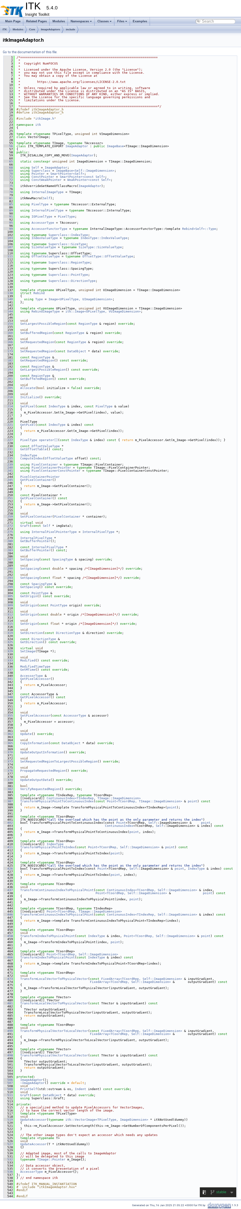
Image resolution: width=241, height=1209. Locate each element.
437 (8, 890)
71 (8, 177)
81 (8, 198)
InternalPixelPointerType (54, 532)
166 (8, 342)
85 (8, 204)
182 (8, 360)
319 (8, 633)
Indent (80, 1089)
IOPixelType (42, 216)
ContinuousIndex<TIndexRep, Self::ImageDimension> (152, 914)
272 (8, 525)
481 (8, 1003)
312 (8, 614)
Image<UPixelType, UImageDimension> (80, 299)
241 (8, 470)
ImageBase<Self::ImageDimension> (85, 170)
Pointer (38, 173)
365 (8, 743)
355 (8, 715)
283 (8, 550)
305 (8, 596)
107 (8, 247)
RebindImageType (46, 311)
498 (8, 1055)
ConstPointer (43, 177)
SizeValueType (44, 247)
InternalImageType (48, 192)
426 (8, 868)
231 (8, 449)
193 (8, 369)
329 (8, 651)
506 (8, 1080)
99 (8, 229)
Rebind (39, 293)
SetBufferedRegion (36, 333)
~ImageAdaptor (32, 1083)
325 (8, 642)
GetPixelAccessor (35, 679)
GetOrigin (28, 596)
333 (8, 660)
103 (8, 238)
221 (8, 424)
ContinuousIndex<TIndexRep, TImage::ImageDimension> (94, 798)
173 (8, 351)
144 (8, 311)
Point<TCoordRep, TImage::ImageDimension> (144, 801)
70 (8, 173)
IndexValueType (45, 238)
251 (8, 498)
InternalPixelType (48, 210)
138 (8, 293)
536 (8, 1171)
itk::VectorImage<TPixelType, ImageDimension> (106, 1119)
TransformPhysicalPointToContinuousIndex (57, 801)
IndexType (56, 406)
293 (8, 578)
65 (8, 161)
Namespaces (80, 21)
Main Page (12, 21)
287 (8, 559)
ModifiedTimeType (35, 666)
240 (8, 467)
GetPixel (27, 424)
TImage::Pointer (51, 1159)
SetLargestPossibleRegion (42, 323)
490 (8, 1031)
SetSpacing (29, 559)
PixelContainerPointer (51, 467)
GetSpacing (29, 587)
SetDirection (31, 633)
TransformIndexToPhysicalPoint (47, 936)
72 (8, 180)
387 (8, 801)
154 (8, 323)
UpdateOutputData (35, 780)
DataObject (76, 351)
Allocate (27, 388)
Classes (103, 21)
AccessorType (43, 222)
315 (8, 623)
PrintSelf (28, 1089)
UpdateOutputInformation (42, 752)
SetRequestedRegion (37, 342)
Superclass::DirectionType (72, 281)
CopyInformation (34, 743)
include (70, 29)
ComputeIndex (31, 458)
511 (8, 1095)
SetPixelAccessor (35, 715)
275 (8, 532)
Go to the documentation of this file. (30, 52)
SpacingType (62, 559)
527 (8, 1144)
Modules (58, 21)
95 (8, 222)
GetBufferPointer (35, 541)
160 (8, 333)
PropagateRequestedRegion (42, 770)
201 (8, 379)
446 (8, 914)
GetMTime (27, 669)
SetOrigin (28, 605)
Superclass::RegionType (69, 262)
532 (8, 1159)
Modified (27, 660)
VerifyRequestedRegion (40, 789)
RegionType (88, 323)
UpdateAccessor (33, 1119)
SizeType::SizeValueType (100, 247)
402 (8, 822)
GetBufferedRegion (36, 379)
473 (8, 979)
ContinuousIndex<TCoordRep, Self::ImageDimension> (152, 890)
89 (8, 210)
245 (8, 480)
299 (8, 587)
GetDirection (31, 642)
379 (8, 780)
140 (8, 299)
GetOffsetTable (33, 449)
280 (8, 541)
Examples (140, 21)
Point (121, 822)
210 (8, 397)
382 (8, 789)
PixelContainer (45, 464)
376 (8, 770)
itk (38, 124)
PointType (40, 593)
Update (26, 734)
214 (8, 406)
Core (32, 29)
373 (8, 761)
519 (8, 1119)
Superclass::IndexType (68, 235)
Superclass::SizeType (67, 244)
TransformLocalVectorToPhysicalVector (54, 979)
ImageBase (115, 146)
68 (8, 167)
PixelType (40, 204)
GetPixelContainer (36, 480)
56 (8, 146)
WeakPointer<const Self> (89, 180)
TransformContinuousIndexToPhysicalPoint (57, 890)
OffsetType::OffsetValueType (107, 256)
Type (39, 299)
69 (8, 170)
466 (8, 957)
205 (8, 388)
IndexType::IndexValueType (104, 238)
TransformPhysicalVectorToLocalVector (54, 1031)
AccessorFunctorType (49, 229)
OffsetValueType (46, 256)
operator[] (48, 440)
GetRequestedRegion (37, 360)
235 (8, 458)
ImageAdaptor (76, 146)
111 (8, 256)
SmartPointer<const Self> (82, 177)
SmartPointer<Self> (67, 173)
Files (120, 21)
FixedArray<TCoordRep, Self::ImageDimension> (141, 979)
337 (8, 669)
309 (8, 605)
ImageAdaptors (50, 29)
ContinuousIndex (119, 826)
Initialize (29, 397)
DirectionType (68, 633)
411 (8, 847)
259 (8, 516)
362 (8, 734)
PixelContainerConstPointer (56, 470)
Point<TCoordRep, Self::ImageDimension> (124, 847)
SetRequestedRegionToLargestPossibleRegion (58, 761)
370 (8, 752)
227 (8, 440)
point (192, 801)
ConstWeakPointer (47, 180)
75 (8, 186)
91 (8, 216)
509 (8, 1089)
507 (8, 1083)
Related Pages (36, 21)
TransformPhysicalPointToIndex (47, 847)
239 (8, 464)
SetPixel (27, 406)
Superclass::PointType (68, 274)
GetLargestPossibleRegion (42, 369)
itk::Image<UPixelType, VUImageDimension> (103, 311)
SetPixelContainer (36, 516)
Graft (25, 525)
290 (8, 568)
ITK (5, 29)
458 (8, 936)
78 (8, 192)
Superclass (41, 170)
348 (8, 697)
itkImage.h (44, 118)
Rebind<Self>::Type (199, 229)
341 (8, 679)
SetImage (27, 651)
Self (35, 167)
